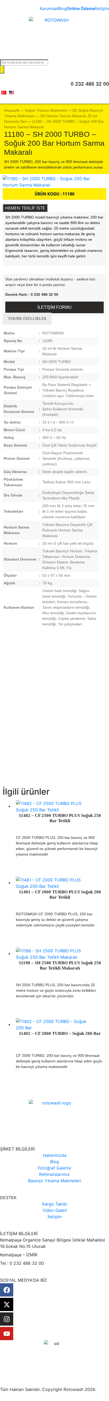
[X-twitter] (6, 1304)
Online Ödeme (81, 8)
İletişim (102, 8)
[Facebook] (6, 1290)
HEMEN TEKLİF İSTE (25, 208)
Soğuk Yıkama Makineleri (46, 110)
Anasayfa (12, 110)
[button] (54, 47)
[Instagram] (6, 1319)
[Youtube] (6, 1333)
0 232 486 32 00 (90, 84)
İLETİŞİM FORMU (55, 307)
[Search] (2, 70)
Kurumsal (49, 8)
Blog (62, 8)
